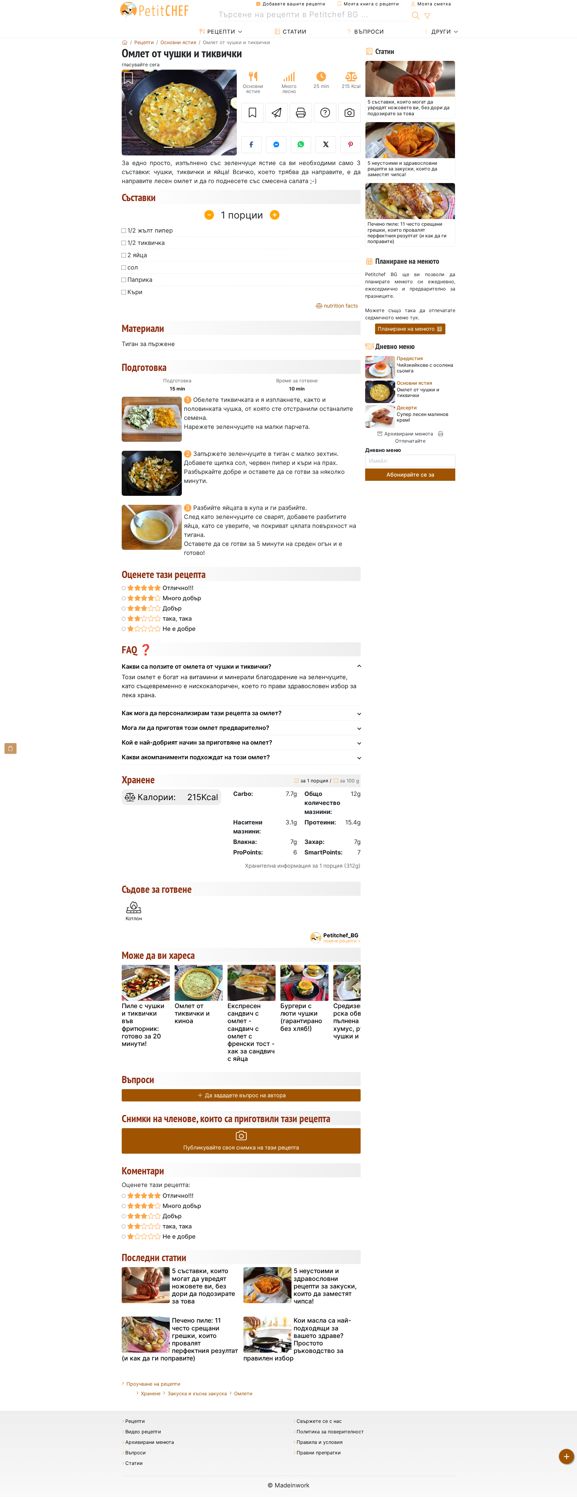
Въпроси (368, 32)
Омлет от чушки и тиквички (418, 392)
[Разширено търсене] (427, 16)
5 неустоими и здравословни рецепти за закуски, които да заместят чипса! (325, 1286)
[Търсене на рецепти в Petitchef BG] (416, 15)
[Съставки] (11, 748)
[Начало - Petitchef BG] (125, 42)
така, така (176, 618)
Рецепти (220, 32)
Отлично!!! (177, 588)
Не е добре (178, 628)
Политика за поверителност (330, 1432)
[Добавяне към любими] (252, 113)
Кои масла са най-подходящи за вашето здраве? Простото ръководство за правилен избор (297, 1339)
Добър (171, 608)
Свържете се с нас (319, 1421)
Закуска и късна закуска (197, 1393)
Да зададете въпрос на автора (244, 1095)
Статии (294, 32)
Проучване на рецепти (153, 1384)
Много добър (181, 598)
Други (440, 32)
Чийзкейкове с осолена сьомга (425, 368)
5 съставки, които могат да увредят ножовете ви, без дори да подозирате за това (203, 1286)
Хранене (150, 1393)
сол (132, 267)
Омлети (243, 1393)
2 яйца (137, 255)
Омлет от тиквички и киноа (192, 1013)
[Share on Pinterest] (350, 144)
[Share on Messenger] (276, 144)
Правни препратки (319, 1453)
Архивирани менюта (408, 434)
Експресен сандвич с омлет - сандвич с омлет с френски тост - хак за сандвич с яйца (251, 1032)
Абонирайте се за (410, 474)
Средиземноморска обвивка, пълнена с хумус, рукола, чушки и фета (357, 1021)
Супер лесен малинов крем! (422, 417)
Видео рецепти (143, 1432)
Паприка (139, 279)
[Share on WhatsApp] (301, 144)
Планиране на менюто (407, 329)
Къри (134, 292)
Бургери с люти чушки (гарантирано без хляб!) (301, 1017)
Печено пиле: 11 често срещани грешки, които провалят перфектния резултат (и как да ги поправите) (180, 1339)
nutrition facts (340, 306)
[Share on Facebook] (251, 144)
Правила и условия (320, 1442)
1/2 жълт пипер (150, 230)
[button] (130, 113)
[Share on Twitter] (326, 144)
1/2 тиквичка (146, 242)
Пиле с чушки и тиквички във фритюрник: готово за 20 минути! (143, 1024)
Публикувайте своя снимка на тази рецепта (241, 1147)
